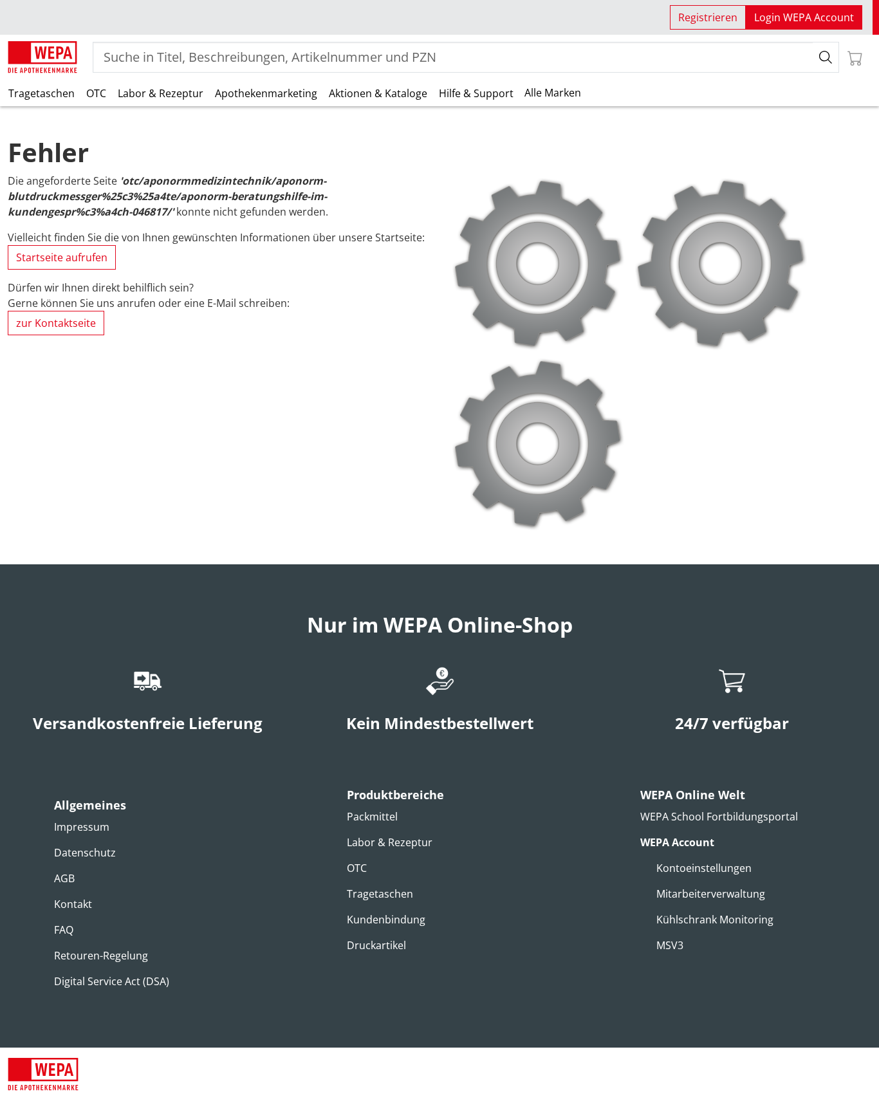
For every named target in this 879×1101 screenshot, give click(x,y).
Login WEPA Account (804, 17)
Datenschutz (85, 853)
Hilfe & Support (476, 93)
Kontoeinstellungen (704, 868)
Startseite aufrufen (61, 257)
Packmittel (372, 817)
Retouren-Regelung (101, 955)
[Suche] (826, 57)
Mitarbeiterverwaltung (710, 894)
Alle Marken (552, 93)
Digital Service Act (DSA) (111, 981)
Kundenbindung (386, 919)
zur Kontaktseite (56, 323)
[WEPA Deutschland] (42, 57)
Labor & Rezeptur (160, 93)
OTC (96, 93)
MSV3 (669, 945)
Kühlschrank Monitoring (714, 919)
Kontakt (73, 904)
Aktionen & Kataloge (378, 93)
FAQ (63, 930)
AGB (64, 878)
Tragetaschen (41, 93)
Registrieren (707, 17)
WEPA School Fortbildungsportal (719, 817)
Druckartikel (376, 945)
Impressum (81, 827)
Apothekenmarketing (266, 93)
